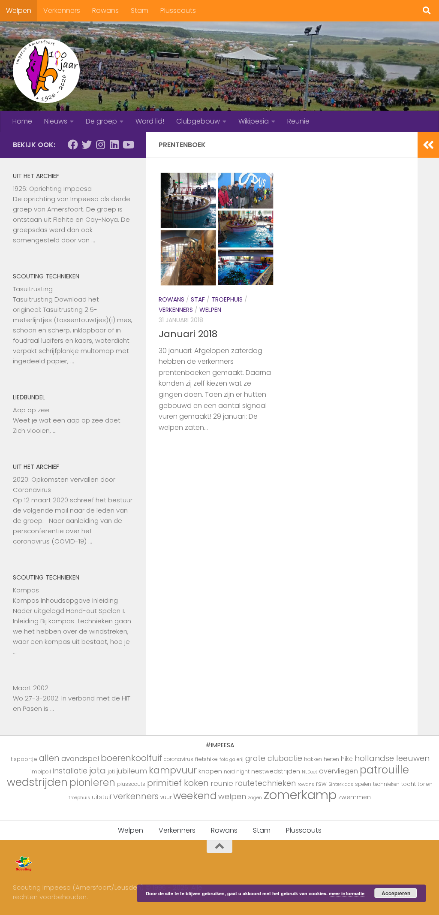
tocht (408, 784)
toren (425, 784)
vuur (165, 797)
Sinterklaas (340, 784)
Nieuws (55, 121)
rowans (306, 784)
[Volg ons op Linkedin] (114, 144)
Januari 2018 (188, 334)
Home (22, 121)
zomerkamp (300, 794)
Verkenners (61, 10)
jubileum (132, 771)
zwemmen (354, 797)
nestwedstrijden (275, 771)
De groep (101, 121)
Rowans (105, 10)
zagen (255, 797)
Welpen (18, 10)
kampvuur (173, 770)
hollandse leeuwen (392, 758)
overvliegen (338, 771)
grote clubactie (273, 758)
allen (49, 758)
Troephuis (227, 299)
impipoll (40, 771)
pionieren (92, 782)
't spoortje (23, 759)
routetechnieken (265, 783)
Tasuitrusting (33, 288)
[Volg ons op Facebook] (73, 144)
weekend (194, 796)
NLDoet (309, 772)
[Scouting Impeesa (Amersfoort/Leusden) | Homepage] (46, 71)
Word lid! (149, 121)
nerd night (237, 771)
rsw (321, 783)
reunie (221, 783)
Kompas (26, 590)
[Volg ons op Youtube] (128, 144)
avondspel (80, 758)
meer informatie (346, 893)
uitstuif (101, 797)
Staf (198, 299)
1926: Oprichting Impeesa (52, 188)
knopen (210, 771)
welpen (232, 796)
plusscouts (131, 784)
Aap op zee (31, 409)
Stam (139, 10)
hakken (313, 759)
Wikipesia (253, 121)
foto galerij (232, 759)
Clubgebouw (198, 121)
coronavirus (178, 759)
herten (331, 759)
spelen (363, 784)
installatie (70, 771)
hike (347, 759)
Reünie (298, 121)
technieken (386, 784)
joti (111, 771)
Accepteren (396, 893)
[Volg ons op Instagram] (100, 144)
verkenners (136, 796)
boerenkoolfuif (131, 758)
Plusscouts (178, 10)
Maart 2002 (30, 687)
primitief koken (178, 783)
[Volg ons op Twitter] (86, 144)
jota (97, 770)
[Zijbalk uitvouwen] (428, 145)
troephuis (79, 797)
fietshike (206, 759)
